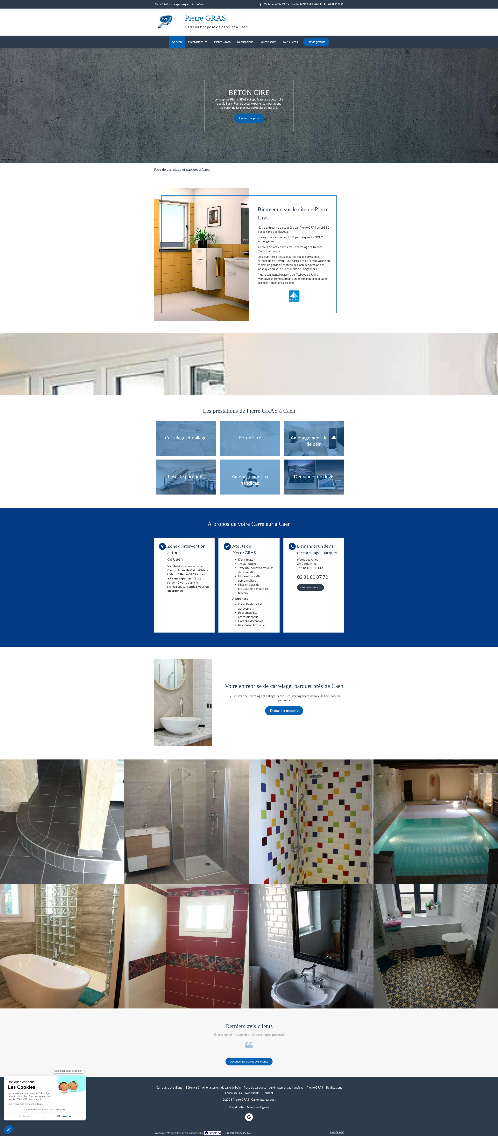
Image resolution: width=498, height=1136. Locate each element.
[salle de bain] (311, 946)
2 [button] (6, 160)
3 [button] (9, 160)
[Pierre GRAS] (165, 28)
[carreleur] (62, 821)
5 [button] (15, 160)
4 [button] (12, 160)
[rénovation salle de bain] (186, 821)
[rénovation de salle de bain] (62, 946)
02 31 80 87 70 (312, 577)
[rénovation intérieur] (436, 821)
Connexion (337, 1132)
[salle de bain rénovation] (311, 821)
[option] (249, 105)
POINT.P (247, 1132)
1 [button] (3, 160)
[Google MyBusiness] (249, 1117)
